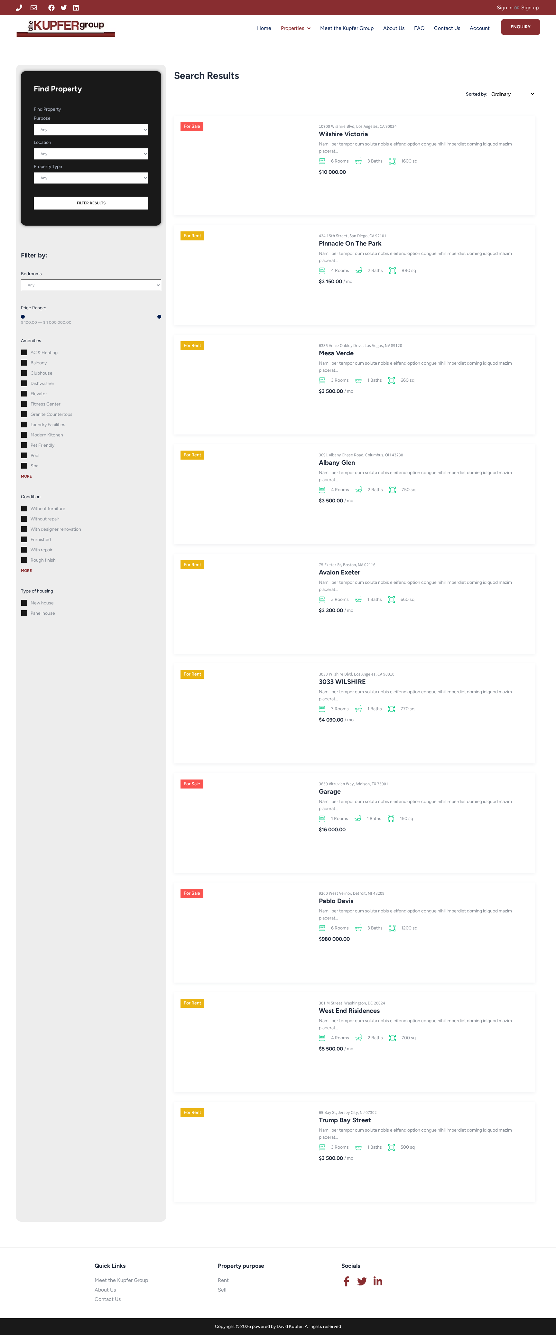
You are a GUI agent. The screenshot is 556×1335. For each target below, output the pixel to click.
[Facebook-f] (346, 1281)
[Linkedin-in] (378, 1281)
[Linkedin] (76, 8)
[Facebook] (51, 8)
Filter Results (91, 203)
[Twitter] (64, 8)
